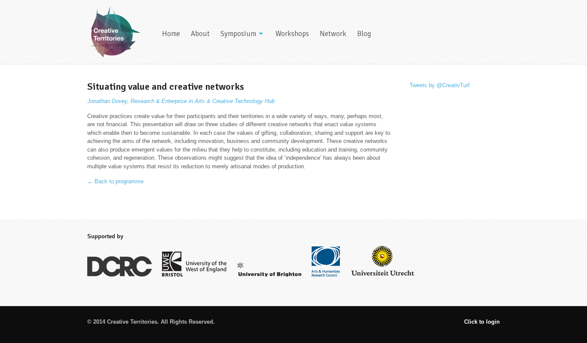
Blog (364, 33)
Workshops (292, 33)
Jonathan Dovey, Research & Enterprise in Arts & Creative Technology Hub (181, 101)
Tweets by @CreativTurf (440, 85)
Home (171, 33)
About (200, 33)
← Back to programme (115, 181)
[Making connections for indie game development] (114, 32)
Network (333, 33)
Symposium (238, 33)
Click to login (482, 322)
